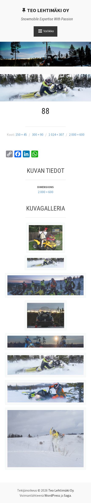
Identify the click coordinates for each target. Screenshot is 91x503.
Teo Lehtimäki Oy (48, 10)
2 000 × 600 (45, 192)
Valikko (48, 31)
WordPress (52, 495)
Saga (67, 495)
